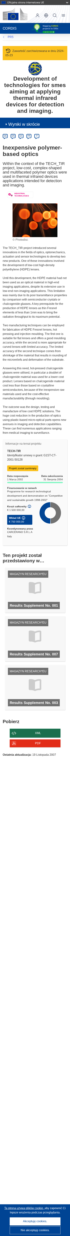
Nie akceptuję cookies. (35, 1230)
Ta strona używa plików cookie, (24, 1208)
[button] (46, 15)
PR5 (10, 37)
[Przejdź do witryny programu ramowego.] (35, 68)
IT (37, 136)
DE (5, 136)
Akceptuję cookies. (35, 1221)
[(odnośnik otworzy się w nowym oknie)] (15, 14)
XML (38, 733)
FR (28, 136)
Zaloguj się (37, 15)
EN (13, 136)
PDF (38, 743)
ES (21, 136)
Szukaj (55, 15)
